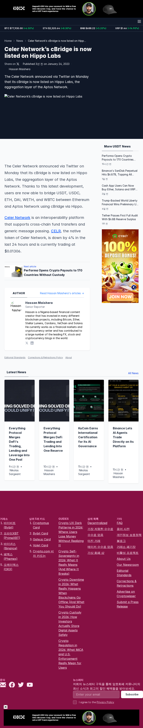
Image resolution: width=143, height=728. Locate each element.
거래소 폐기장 (126, 547)
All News (133, 373)
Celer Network (17, 217)
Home (8, 40)
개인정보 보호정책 (129, 535)
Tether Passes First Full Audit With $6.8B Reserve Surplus (120, 217)
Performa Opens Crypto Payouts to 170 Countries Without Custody (118, 157)
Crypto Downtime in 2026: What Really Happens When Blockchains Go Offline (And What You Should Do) (71, 593)
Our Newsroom (128, 565)
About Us (124, 559)
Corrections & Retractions (126, 583)
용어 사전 (123, 529)
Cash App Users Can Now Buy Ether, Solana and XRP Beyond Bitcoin (118, 187)
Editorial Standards (15, 357)
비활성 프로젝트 (128, 553)
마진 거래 (94, 541)
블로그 (121, 541)
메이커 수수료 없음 (100, 547)
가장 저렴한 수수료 (100, 529)
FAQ (120, 523)
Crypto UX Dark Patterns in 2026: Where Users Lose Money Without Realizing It (71, 534)
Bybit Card (40, 533)
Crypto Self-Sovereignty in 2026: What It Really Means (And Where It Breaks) (68, 562)
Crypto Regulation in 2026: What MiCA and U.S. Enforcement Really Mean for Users (70, 654)
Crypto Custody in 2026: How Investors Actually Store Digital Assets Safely (69, 624)
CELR (56, 231)
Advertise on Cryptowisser (126, 594)
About (68, 357)
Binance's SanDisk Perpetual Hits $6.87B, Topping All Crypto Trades (119, 172)
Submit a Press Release (128, 604)
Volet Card (40, 545)
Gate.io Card (42, 539)
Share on (10, 63)
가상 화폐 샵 (96, 553)
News (19, 40)
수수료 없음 (95, 535)
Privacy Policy (105, 702)
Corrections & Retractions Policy (45, 357)
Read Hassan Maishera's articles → (62, 293)
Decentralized (97, 523)
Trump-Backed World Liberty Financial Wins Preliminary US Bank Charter (120, 202)
